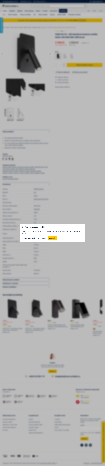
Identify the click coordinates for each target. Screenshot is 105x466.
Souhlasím (52, 238)
